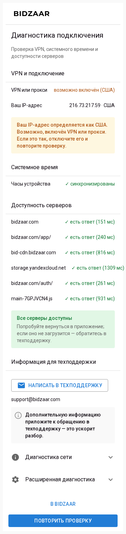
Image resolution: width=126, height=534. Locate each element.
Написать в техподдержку (65, 385)
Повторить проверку (63, 521)
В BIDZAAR (63, 504)
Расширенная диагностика (60, 479)
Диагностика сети (48, 457)
